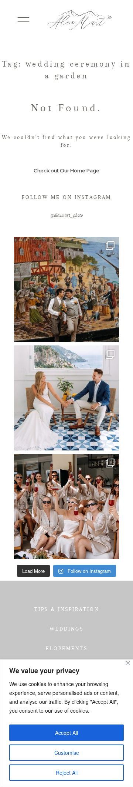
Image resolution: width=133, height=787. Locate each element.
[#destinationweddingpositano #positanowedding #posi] (66, 397)
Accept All (66, 732)
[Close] (128, 663)
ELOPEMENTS (67, 648)
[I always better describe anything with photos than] (66, 506)
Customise (66, 752)
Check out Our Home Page (66, 170)
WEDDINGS (66, 629)
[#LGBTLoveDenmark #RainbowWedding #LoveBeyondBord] (66, 289)
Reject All (67, 772)
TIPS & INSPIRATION (66, 609)
